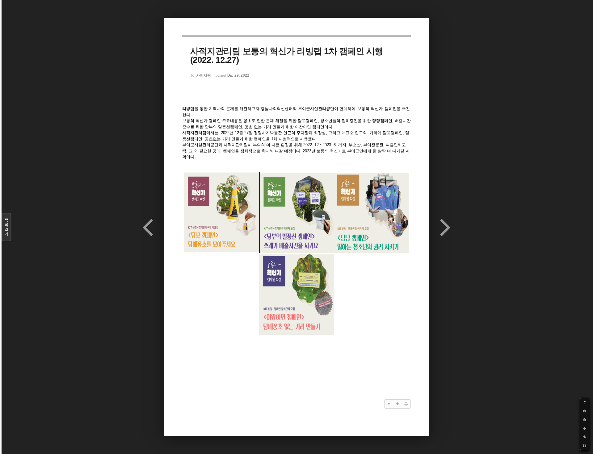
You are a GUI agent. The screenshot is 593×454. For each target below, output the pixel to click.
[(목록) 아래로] (584, 437)
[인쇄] (584, 445)
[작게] (584, 419)
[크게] (584, 411)
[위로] (584, 428)
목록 (6, 227)
